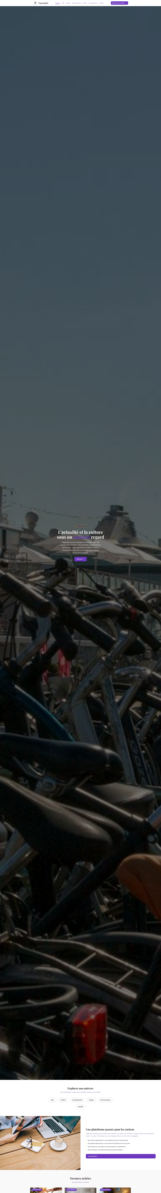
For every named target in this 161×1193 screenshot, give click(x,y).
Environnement (93, 3)
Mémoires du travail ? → (119, 3)
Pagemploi (43, 3)
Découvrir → (80, 559)
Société (101, 3)
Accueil (57, 3)
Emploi (85, 3)
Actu (63, 3)
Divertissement (76, 3)
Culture (68, 3)
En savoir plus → (93, 1156)
